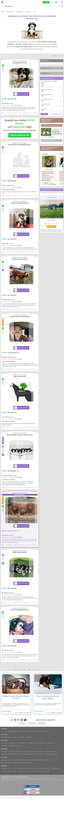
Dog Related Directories (15, 745)
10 (29, 669)
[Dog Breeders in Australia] (25, 720)
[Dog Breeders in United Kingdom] (22, 720)
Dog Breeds (51, 743)
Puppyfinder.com (5, 778)
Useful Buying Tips (39, 751)
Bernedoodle (19, 11)
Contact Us (22, 731)
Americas (32, 723)
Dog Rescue (31, 743)
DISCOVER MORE (6, 711)
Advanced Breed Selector (57, 114)
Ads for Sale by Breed (18, 768)
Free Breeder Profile (26, 760)
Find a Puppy (4, 743)
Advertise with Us (5, 760)
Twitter (33, 789)
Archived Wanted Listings (43, 771)
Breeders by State (56, 768)
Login (52, 2)
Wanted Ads (48, 760)
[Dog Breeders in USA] (15, 720)
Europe (23, 723)
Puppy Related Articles (51, 751)
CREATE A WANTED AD (19, 135)
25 (33, 669)
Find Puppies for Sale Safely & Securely (10, 751)
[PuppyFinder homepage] (2, 2)
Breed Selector (13, 779)
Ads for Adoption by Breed (32, 768)
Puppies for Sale (13, 743)
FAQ (15, 737)
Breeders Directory (15, 754)
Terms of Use (37, 731)
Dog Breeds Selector (41, 743)
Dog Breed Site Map (6, 768)
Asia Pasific (41, 723)
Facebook (33, 786)
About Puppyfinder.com (11, 731)
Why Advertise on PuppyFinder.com (22, 762)
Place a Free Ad (15, 760)
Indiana (28, 11)
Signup (46, 2)
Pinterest (33, 792)
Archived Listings (31, 771)
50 (38, 669)
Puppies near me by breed (51, 754)
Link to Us (29, 731)
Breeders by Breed (45, 768)
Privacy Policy (45, 731)
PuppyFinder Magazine (6, 737)
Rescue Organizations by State (8, 771)
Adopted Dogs (21, 771)
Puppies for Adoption (27, 754)
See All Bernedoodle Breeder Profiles (52, 192)
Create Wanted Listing (27, 751)
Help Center (21, 737)
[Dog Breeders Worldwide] (12, 720)
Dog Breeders (10, 11)
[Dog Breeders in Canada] (18, 720)
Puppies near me (39, 754)
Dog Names (4, 745)
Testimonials (29, 737)
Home (2, 11)
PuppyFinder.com (6, 777)
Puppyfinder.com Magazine (24, 712)
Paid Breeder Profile (38, 760)
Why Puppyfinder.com (6, 762)
